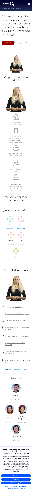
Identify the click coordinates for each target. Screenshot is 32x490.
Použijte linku (8, 43)
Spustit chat (10, 228)
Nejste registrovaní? (20, 43)
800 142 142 (11, 244)
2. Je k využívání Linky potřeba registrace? (17, 314)
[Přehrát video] (16, 59)
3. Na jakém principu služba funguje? (16, 321)
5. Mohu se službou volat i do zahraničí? (16, 336)
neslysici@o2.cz (21, 228)
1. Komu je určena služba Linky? (14, 307)
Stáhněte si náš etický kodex (18, 369)
